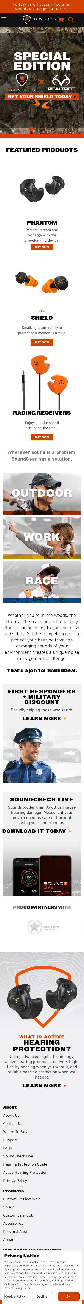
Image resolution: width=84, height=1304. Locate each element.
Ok (68, 1296)
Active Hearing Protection (25, 1172)
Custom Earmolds (18, 1215)
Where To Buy (15, 1131)
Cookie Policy (15, 1296)
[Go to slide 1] (31, 129)
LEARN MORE (42, 719)
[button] (71, 19)
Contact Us (12, 1123)
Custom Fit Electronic (21, 1198)
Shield (8, 1207)
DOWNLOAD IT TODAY (34, 831)
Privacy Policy (15, 1180)
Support (10, 1139)
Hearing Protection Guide (25, 1164)
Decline (42, 1296)
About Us (11, 1115)
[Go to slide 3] (53, 129)
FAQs (7, 1147)
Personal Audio (16, 1231)
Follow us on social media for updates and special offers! (42, 6)
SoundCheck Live (18, 1156)
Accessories (13, 1223)
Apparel (10, 1239)
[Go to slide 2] (42, 129)
